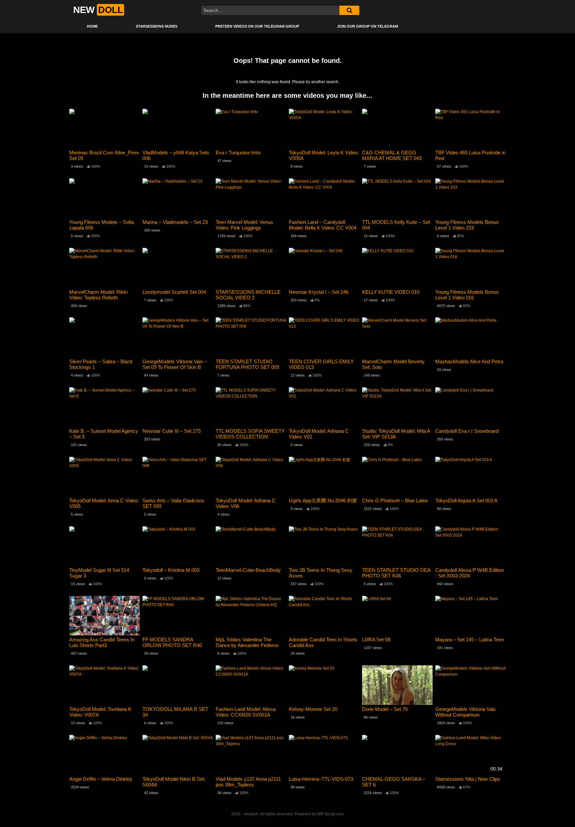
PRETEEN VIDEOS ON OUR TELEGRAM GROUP (257, 26)
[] (349, 10)
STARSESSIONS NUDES (156, 26)
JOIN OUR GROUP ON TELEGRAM (367, 26)
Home (92, 26)
